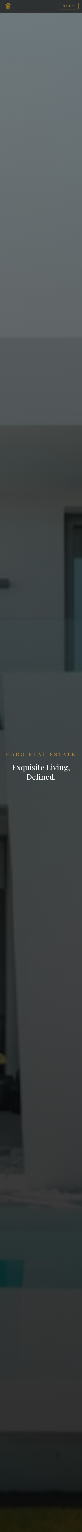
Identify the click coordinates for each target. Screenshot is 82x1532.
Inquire (69, 6)
